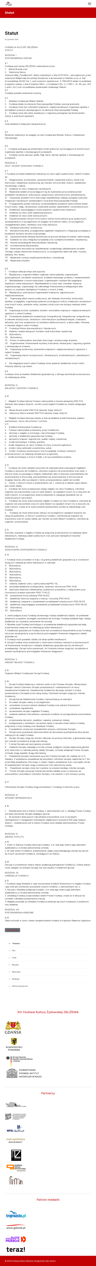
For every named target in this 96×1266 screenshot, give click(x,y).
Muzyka (15, 965)
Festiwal (16, 943)
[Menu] (89, 3)
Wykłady (15, 979)
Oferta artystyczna (20, 986)
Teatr (14, 957)
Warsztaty (16, 972)
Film (13, 950)
